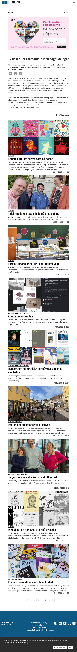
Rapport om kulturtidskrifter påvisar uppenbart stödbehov (36, 370)
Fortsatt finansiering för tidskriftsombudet (33, 264)
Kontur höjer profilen (20, 316)
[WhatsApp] (20, 73)
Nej (70, 648)
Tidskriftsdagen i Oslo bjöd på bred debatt (33, 214)
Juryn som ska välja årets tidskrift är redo (33, 477)
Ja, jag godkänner (59, 648)
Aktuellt (11, 12)
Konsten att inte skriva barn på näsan (30, 159)
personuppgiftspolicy (21, 642)
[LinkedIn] (15, 73)
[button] (73, 2)
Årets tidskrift (21, 474)
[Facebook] (10, 73)
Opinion (18, 422)
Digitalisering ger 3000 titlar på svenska (32, 530)
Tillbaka (65, 13)
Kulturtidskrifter (22, 313)
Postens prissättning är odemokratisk (30, 582)
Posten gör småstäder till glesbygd (29, 425)
